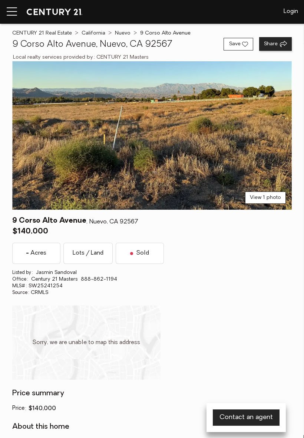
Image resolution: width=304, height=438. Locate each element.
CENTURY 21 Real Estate (42, 33)
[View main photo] (152, 135)
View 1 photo (265, 197)
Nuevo (122, 33)
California (93, 33)
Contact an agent (246, 417)
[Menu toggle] (12, 12)
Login (291, 11)
